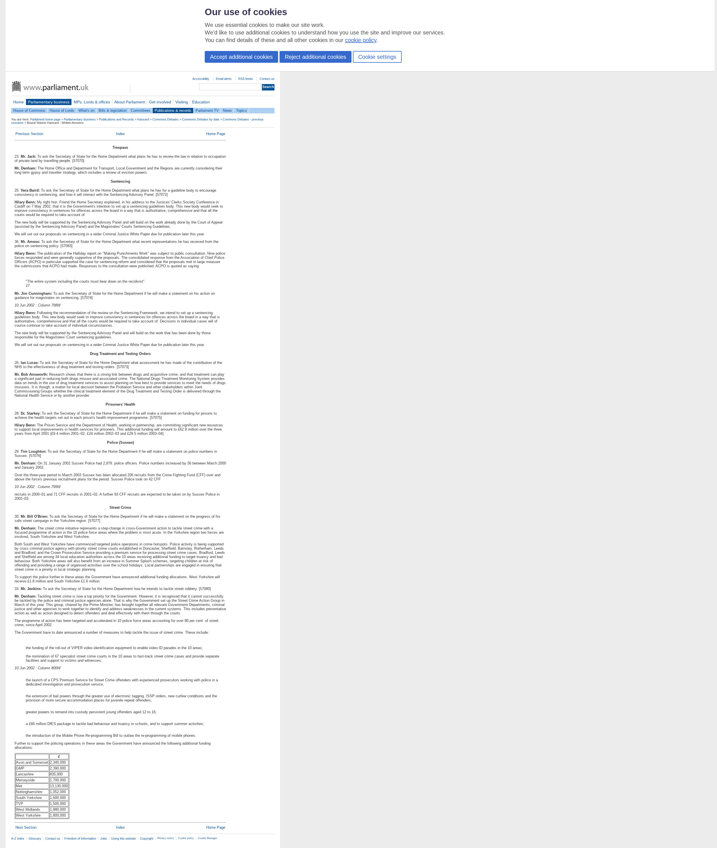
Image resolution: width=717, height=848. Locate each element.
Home (18, 102)
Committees (140, 110)
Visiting (181, 102)
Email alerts (224, 78)
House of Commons (29, 110)
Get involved (160, 102)
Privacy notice (165, 838)
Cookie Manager (207, 838)
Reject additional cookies (315, 57)
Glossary (35, 838)
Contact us (267, 78)
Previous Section (29, 134)
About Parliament (129, 102)
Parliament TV (207, 110)
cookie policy (360, 40)
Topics (241, 110)
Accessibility (200, 78)
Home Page (215, 134)
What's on (86, 110)
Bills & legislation (113, 110)
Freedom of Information (80, 838)
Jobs (103, 838)
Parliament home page (45, 119)
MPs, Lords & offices (92, 102)
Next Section (25, 827)
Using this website (123, 838)
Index (120, 134)
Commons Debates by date (200, 119)
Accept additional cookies (241, 57)
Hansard (143, 119)
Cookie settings (377, 57)
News (227, 110)
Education (201, 102)
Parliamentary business (48, 102)
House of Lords (62, 110)
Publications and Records (116, 119)
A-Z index (17, 838)
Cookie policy (186, 838)
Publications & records (173, 110)
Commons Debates (165, 119)
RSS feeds (245, 78)
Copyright (146, 838)
